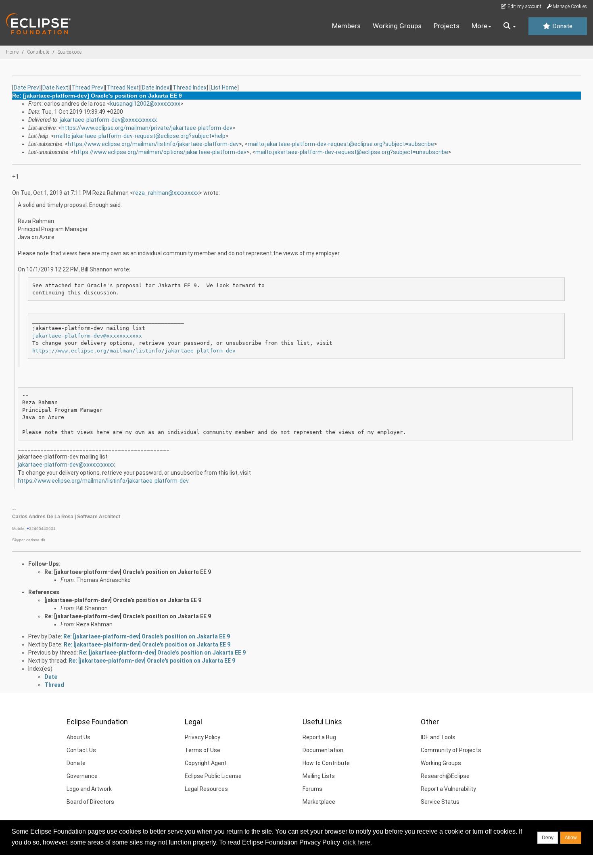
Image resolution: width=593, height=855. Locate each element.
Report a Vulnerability (448, 789)
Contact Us (81, 750)
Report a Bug (319, 737)
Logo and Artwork (89, 789)
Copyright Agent (206, 763)
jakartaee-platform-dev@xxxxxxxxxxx (108, 120)
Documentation (323, 750)
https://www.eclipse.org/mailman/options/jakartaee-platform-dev (160, 152)
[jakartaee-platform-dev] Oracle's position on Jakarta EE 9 (122, 600)
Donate (561, 26)
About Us (78, 737)
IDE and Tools (438, 737)
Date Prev (26, 87)
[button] (509, 26)
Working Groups (397, 26)
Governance (82, 776)
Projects (446, 26)
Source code (69, 52)
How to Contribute (326, 763)
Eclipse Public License (213, 776)
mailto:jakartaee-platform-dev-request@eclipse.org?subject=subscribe (341, 144)
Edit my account (523, 6)
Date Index (155, 87)
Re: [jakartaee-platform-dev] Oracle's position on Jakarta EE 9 (127, 572)
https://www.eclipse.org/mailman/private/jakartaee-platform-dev (146, 128)
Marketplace (319, 802)
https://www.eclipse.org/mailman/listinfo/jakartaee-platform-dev (153, 144)
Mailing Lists (319, 776)
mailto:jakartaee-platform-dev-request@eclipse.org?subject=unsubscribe (351, 152)
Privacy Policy (202, 737)
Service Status (440, 802)
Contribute (38, 52)
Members (346, 26)
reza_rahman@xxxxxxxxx (166, 193)
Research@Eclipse (445, 776)
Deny (547, 837)
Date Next (55, 87)
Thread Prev (87, 87)
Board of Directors (90, 802)
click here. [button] (357, 842)
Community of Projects (451, 750)
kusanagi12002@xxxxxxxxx (145, 103)
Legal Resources (206, 789)
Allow (571, 837)
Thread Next (122, 87)
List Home (224, 87)
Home (12, 52)
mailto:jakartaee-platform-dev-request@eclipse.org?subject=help (140, 136)
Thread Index (190, 87)
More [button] (479, 26)
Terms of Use (202, 750)
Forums (312, 789)
